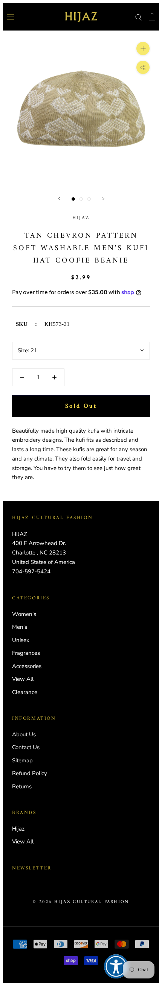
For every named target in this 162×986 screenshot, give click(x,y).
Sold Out (81, 406)
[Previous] (59, 198)
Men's (19, 627)
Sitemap (22, 760)
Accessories (26, 666)
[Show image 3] (89, 199)
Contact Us (26, 747)
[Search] (138, 17)
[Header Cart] (152, 16)
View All (23, 679)
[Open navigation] (10, 17)
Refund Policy (29, 773)
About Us (24, 734)
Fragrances (26, 653)
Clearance (24, 692)
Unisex (20, 640)
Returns (22, 786)
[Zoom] (143, 48)
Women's (24, 614)
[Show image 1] (73, 199)
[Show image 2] (81, 199)
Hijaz (81, 217)
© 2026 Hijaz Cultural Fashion (81, 902)
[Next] (103, 198)
